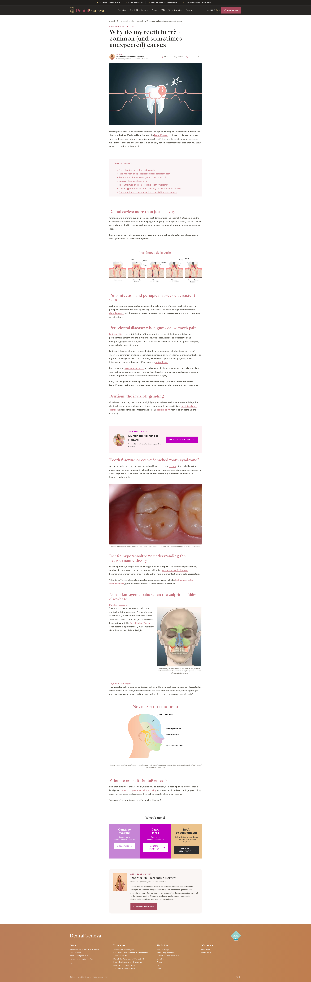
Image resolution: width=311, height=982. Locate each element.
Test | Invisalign (163, 949)
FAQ (163, 10)
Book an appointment (181, 440)
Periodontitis (115, 334)
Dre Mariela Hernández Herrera (130, 56)
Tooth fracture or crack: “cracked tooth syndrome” (143, 184)
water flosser (161, 362)
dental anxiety (116, 313)
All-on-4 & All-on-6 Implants (124, 968)
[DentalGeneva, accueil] (87, 10)
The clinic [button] (121, 10)
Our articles (124, 846)
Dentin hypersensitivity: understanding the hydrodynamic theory (150, 188)
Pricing (159, 962)
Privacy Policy (206, 953)
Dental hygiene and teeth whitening (127, 962)
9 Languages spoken (135, 3)
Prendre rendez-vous (145, 906)
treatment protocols (134, 368)
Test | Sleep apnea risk (166, 953)
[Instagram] (71, 964)
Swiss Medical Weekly (140, 623)
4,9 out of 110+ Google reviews (109, 3)
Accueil (112, 21)
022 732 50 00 (76, 953)
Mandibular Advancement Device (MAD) (129, 959)
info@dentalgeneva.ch (79, 956)
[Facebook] (75, 964)
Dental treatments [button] (139, 10)
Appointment (232, 10)
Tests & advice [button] (175, 10)
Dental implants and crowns (124, 965)
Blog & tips (161, 959)
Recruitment (205, 949)
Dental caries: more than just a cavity (137, 170)
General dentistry (157, 847)
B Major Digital (81, 977)
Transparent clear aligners (123, 949)
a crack (172, 466)
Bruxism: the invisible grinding (133, 181)
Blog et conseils (122, 21)
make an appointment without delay (138, 790)
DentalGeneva (161, 135)
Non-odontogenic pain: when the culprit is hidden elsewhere (148, 192)
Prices (154, 10)
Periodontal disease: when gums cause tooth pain (143, 177)
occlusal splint (163, 409)
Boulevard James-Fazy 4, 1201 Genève (84, 949)
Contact (190, 10)
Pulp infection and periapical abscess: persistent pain (144, 173)
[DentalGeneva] (85, 935)
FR (208, 10)
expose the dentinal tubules (175, 570)
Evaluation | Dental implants (168, 956)
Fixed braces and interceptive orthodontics (130, 953)
